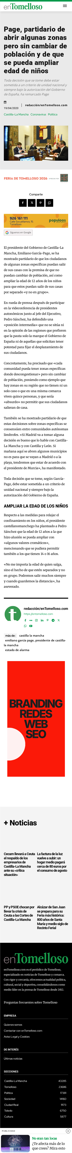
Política (52, 114)
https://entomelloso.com (38, 614)
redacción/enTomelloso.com (46, 105)
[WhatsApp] (49, 203)
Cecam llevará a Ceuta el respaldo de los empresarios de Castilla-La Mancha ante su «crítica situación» (19, 864)
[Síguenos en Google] (18, 239)
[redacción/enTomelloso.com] (13, 616)
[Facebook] (23, 203)
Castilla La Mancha (31, 635)
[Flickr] (30, 619)
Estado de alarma (17, 650)
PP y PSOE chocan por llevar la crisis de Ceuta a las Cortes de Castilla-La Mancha (19, 913)
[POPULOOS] (36, 226)
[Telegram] (53, 619)
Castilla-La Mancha (16, 114)
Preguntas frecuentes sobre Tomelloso (30, 1002)
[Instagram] (36, 619)
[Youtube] (30, 625)
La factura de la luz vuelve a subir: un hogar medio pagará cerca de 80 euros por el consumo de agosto (52, 862)
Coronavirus (38, 114)
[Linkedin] (42, 619)
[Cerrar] (68, 1131)
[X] (32, 203)
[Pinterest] (40, 203)
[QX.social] (36, 775)
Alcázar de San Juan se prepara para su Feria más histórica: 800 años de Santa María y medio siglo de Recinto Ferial (52, 917)
